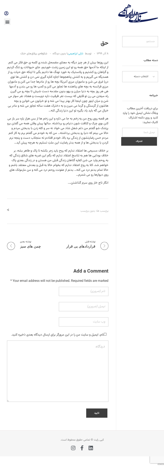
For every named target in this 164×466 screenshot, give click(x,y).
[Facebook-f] (82, 447)
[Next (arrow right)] (159, 464)
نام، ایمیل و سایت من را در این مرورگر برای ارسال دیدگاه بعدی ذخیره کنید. (57, 334)
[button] (7, 21)
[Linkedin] (90, 447)
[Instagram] (73, 447)
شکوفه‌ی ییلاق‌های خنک (33, 54)
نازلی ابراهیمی (75, 54)
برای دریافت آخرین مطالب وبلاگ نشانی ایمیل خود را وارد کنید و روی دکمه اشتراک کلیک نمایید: (140, 115)
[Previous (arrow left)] (162, 464)
